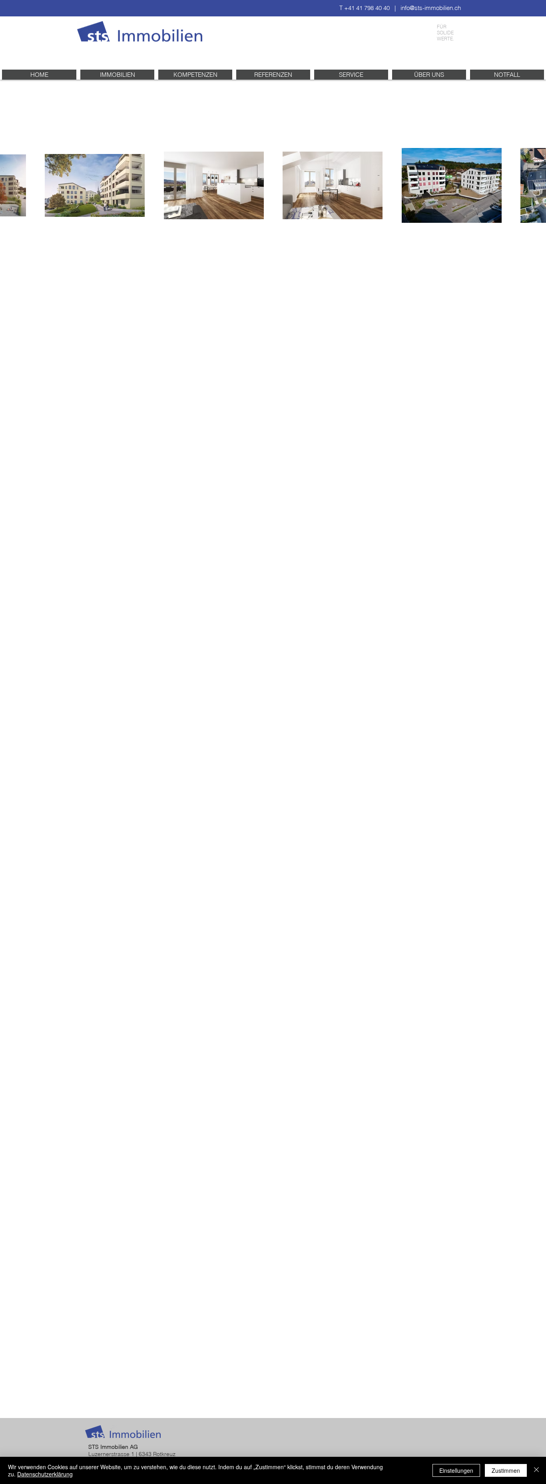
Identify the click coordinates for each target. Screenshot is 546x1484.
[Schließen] (536, 1470)
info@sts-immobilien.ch (431, 8)
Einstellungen (456, 1470)
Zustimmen (506, 1470)
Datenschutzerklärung (45, 1474)
